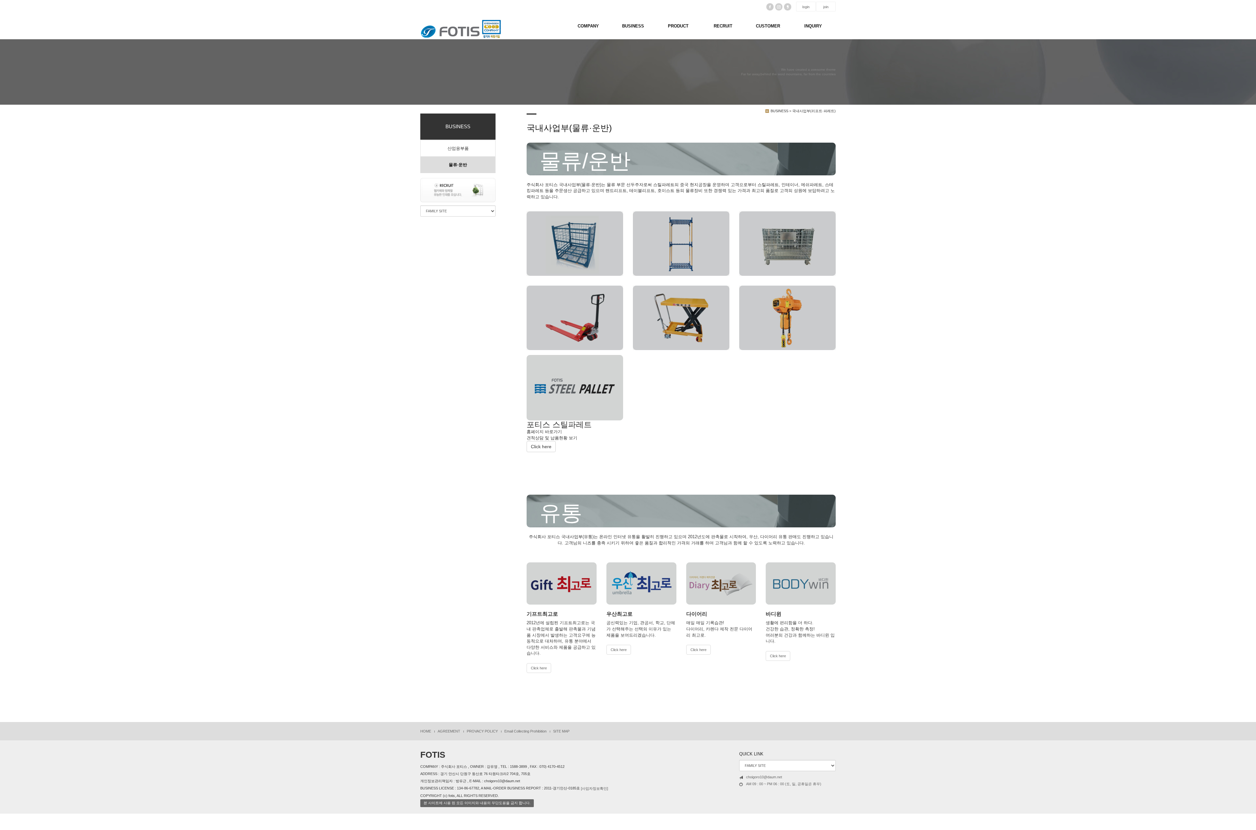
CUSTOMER (768, 26)
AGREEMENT (449, 731)
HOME (425, 731)
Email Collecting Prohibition (525, 731)
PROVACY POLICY (482, 731)
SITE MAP (561, 731)
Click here (541, 446)
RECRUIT (723, 26)
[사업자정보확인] (594, 788)
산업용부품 (458, 148)
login (806, 7)
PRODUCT (678, 26)
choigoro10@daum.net (764, 777)
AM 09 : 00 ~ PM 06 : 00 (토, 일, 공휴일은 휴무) (783, 784)
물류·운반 (458, 164)
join (826, 7)
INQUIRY (813, 26)
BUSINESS (633, 26)
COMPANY (588, 26)
